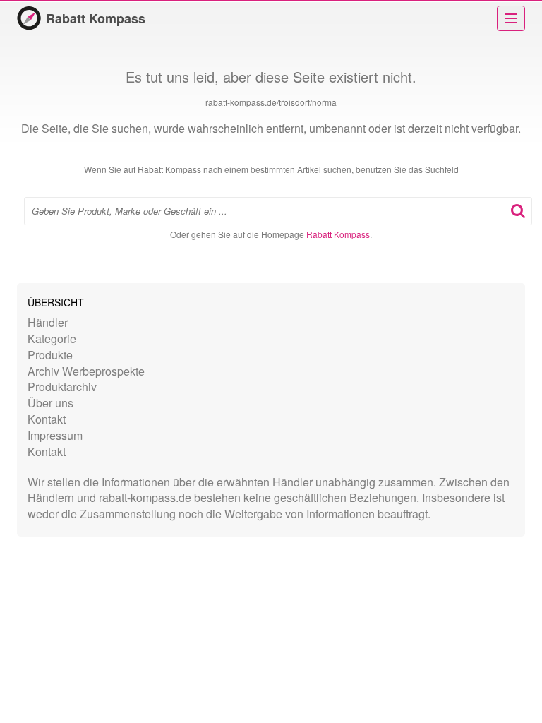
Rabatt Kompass (95, 18)
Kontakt (47, 419)
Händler (48, 322)
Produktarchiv (62, 386)
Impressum (55, 435)
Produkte (50, 355)
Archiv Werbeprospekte (86, 371)
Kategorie (52, 338)
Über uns (50, 403)
